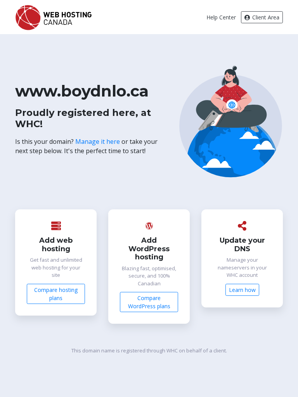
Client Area (265, 17)
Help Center (221, 17)
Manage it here (97, 141)
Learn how (242, 289)
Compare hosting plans (56, 294)
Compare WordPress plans (149, 302)
